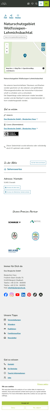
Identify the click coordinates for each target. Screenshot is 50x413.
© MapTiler (17, 68)
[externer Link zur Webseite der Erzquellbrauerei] (35, 236)
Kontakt (11, 364)
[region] (25, 57)
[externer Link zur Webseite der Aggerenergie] (35, 222)
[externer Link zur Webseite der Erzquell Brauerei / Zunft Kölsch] (14, 236)
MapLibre (9, 68)
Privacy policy (42, 384)
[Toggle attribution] (43, 68)
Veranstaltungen (14, 320)
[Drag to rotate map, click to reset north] (7, 52)
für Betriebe (12, 369)
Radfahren (12, 329)
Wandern (11, 324)
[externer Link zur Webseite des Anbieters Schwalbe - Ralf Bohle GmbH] (14, 222)
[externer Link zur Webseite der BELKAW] (14, 250)
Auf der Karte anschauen (38, 163)
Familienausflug (14, 333)
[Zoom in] (7, 45)
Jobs (9, 378)
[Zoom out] (7, 48)
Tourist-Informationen (16, 373)
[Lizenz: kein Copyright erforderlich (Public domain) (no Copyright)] (11, 136)
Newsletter (12, 338)
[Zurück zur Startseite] (4, 3)
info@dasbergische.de (17, 288)
